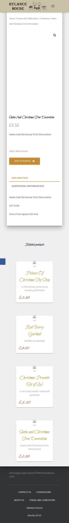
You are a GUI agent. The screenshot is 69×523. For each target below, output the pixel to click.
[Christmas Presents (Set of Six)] (34, 368)
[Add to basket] (49, 297)
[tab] (34, 178)
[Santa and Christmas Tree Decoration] (34, 422)
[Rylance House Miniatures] (29, 6)
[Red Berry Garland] (34, 317)
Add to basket (22, 161)
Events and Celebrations (27, 18)
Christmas (44, 18)
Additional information (28, 186)
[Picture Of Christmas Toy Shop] (34, 263)
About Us (19, 500)
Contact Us (24, 492)
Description (20, 177)
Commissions (43, 492)
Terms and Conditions (42, 500)
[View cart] (58, 6)
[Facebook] (2, 261)
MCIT (38, 515)
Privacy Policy (34, 508)
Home (12, 18)
